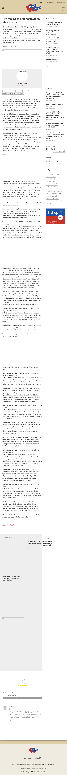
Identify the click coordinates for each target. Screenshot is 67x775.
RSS (43, 772)
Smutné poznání (52, 59)
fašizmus (19, 91)
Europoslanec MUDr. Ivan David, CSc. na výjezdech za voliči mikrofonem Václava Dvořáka (55, 95)
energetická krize (51, 176)
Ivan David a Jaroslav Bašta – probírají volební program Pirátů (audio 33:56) (55, 135)
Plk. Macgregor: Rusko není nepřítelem (54, 23)
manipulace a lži (59, 188)
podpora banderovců (52, 186)
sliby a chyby (20, 93)
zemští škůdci (50, 179)
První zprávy (11, 525)
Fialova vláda (50, 184)
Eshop (37, 758)
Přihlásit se (51, 3)
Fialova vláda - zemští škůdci (54, 201)
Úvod (24, 758)
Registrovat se (61, 3)
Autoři (30, 758)
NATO (60, 193)
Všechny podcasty (58, 151)
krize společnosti (51, 181)
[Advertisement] (22, 167)
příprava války (50, 174)
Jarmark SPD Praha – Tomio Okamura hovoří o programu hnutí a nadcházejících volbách (55, 114)
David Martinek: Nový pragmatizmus (54, 31)
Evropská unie (50, 188)
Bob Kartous (6, 91)
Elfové (13, 91)
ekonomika (49, 203)
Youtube (36, 772)
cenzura (49, 191)
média (56, 184)
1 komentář (20, 47)
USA (56, 179)
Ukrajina (59, 191)
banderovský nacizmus (52, 198)
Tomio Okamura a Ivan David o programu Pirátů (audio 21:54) (55, 125)
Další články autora (22, 85)
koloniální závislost (28, 91)
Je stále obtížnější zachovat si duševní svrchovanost (53, 39)
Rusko (57, 174)
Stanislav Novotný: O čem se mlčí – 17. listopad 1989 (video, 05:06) (54, 50)
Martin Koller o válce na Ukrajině (54, 105)
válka (54, 191)
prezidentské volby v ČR (9, 93)
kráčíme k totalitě (51, 196)
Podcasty (25, 772)
